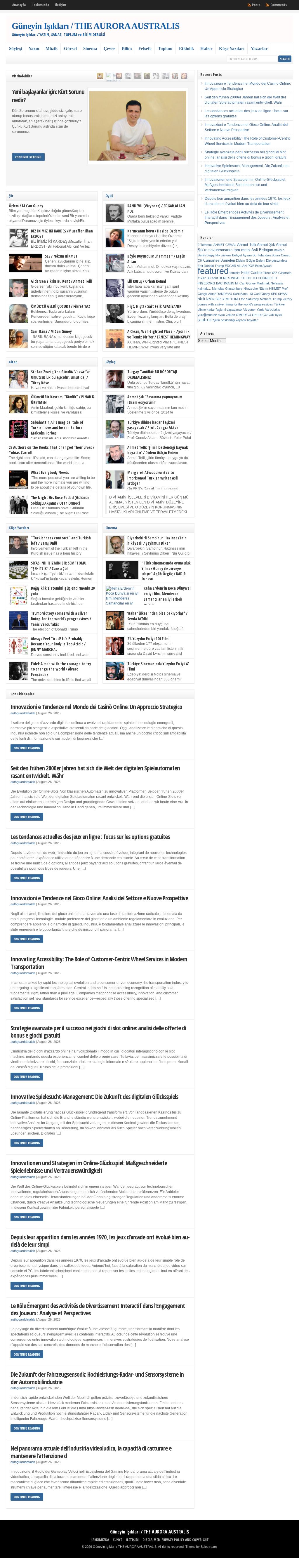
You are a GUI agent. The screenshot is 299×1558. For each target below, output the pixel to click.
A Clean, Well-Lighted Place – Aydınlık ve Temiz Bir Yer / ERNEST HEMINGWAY (158, 334)
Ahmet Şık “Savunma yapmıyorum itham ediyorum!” (154, 399)
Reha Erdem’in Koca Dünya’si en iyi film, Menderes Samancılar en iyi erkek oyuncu (167, 596)
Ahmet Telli (246, 244)
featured (213, 271)
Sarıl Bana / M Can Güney (51, 331)
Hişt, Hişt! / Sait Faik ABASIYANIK (154, 306)
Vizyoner (249, 309)
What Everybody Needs (50, 472)
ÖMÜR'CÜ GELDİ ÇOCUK (255, 315)
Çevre (109, 48)
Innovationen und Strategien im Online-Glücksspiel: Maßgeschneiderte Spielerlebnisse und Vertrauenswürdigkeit (89, 1166)
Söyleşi (15, 48)
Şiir (11, 195)
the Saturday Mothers (256, 299)
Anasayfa (19, 4)
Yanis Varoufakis (268, 309)
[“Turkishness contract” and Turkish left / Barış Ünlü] (137, 76)
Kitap (13, 361)
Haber (206, 48)
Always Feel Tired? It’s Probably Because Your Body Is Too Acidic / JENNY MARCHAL (58, 644)
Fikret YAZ (270, 273)
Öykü (109, 195)
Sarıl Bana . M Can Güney (251, 294)
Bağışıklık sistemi (218, 255)
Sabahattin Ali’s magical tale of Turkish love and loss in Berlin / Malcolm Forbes (57, 428)
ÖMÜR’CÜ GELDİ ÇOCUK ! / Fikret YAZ (60, 306)
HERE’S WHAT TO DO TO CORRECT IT (248, 278)
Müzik (52, 48)
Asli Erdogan (262, 250)
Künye (117, 1539)
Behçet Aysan (242, 255)
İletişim (60, 4)
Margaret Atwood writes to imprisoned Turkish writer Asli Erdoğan (152, 478)
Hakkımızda (40, 4)
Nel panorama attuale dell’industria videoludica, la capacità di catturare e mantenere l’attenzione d (91, 1452)
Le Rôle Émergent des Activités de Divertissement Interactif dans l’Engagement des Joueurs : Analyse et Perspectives (98, 1309)
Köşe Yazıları (231, 48)
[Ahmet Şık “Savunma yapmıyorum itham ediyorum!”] (128, 76)
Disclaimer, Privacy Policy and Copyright (175, 1539)
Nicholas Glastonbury (227, 288)
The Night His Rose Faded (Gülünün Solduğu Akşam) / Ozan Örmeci (60, 500)
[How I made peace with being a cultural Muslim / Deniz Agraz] (184, 76)
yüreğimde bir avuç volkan (216, 315)
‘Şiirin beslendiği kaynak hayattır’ (235, 320)
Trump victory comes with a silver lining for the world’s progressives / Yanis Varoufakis (61, 619)
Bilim (127, 48)
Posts (256, 4)
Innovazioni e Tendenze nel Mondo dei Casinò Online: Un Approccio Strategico (96, 706)
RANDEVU (224, 294)
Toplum (165, 48)
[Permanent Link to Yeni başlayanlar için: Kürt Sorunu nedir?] (137, 126)
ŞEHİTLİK (205, 320)
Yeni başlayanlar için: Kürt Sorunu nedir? (48, 95)
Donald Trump (214, 266)
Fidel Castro (251, 272)
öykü (278, 315)
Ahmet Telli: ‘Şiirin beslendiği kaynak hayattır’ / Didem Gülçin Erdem (157, 450)
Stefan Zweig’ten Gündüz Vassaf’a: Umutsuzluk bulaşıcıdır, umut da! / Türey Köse (60, 377)
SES (274, 294)
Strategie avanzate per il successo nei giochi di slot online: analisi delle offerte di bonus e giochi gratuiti (98, 1032)
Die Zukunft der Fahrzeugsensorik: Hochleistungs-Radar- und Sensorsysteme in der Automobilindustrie (97, 1378)
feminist (235, 273)
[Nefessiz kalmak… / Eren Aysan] (119, 76)
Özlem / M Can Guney (26, 206)
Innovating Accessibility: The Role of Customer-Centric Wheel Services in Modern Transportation (99, 963)
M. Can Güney (245, 283)
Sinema (90, 48)
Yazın (34, 48)
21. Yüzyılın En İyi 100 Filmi (148, 638)
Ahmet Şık (266, 244)
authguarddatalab (23, 713)
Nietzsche (251, 288)
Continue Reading (28, 157)
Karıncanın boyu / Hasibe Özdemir (155, 231)
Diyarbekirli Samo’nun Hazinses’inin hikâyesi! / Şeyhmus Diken (157, 540)
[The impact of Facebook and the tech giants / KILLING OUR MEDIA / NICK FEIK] (109, 76)
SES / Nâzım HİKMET (61, 256)
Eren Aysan (263, 266)
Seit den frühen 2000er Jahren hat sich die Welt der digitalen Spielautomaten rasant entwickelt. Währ (95, 772)
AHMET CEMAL (224, 244)
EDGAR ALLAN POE (239, 266)
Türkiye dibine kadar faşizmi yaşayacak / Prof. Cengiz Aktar (152, 425)
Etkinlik (186, 48)
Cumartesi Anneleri (219, 260)
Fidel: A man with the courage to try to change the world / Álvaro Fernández (61, 669)
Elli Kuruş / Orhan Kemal (146, 281)
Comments (278, 4)
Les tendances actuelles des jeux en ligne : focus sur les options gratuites (90, 836)
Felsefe (145, 48)
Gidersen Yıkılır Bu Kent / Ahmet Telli (61, 281)
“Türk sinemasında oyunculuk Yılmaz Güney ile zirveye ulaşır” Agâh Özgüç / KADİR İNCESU (166, 571)
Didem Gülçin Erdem (250, 260)
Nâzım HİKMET (270, 288)
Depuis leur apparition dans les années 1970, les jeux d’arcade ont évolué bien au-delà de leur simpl (100, 1241)
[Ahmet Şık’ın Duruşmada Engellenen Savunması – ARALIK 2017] (165, 76)
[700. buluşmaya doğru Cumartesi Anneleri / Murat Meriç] (175, 76)
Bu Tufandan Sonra (266, 255)
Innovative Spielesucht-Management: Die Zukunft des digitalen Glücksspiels (94, 1096)
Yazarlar (259, 48)
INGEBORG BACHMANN (216, 283)
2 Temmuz (205, 244)
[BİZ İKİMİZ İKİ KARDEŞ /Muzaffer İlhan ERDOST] (156, 76)
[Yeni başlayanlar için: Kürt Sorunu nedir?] (100, 76)
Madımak (263, 283)
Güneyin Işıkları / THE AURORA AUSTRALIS (96, 26)
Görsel (70, 48)
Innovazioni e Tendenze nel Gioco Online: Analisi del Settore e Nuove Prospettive (99, 898)
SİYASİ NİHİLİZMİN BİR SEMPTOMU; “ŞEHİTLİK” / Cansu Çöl (59, 565)
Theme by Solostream (201, 1546)
